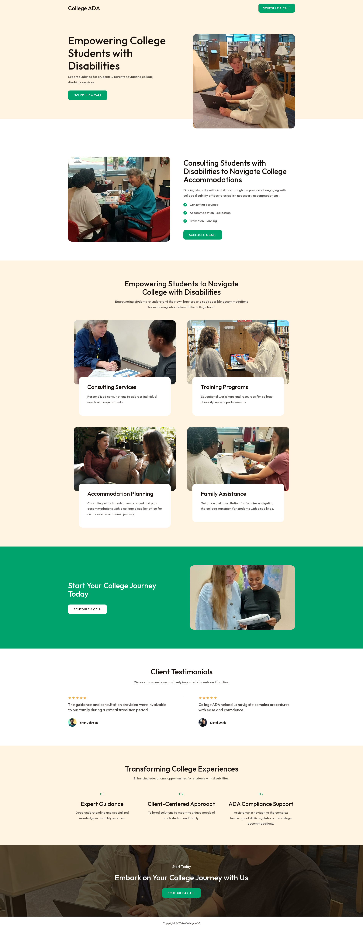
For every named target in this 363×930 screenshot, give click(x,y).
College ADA (84, 8)
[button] (276, 8)
